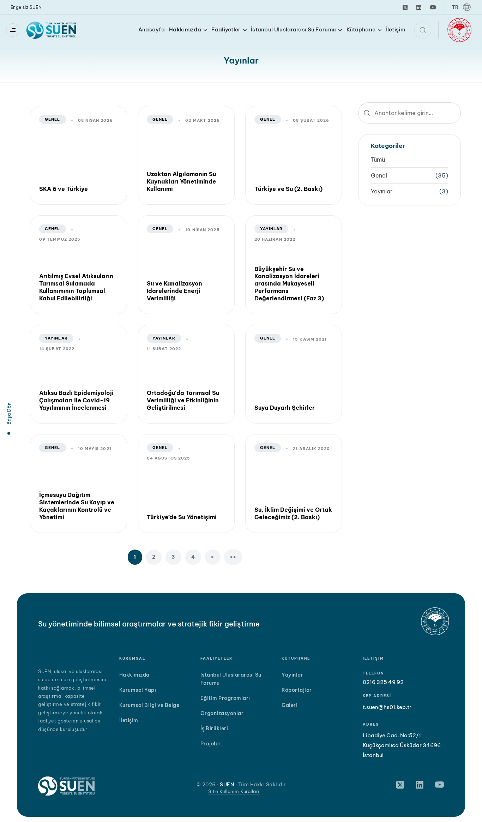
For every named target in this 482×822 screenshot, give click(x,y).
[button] (422, 30)
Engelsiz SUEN (26, 7)
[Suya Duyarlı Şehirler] (294, 374)
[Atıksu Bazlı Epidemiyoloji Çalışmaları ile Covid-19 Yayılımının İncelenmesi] (78, 374)
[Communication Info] (14, 30)
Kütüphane (361, 29)
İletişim (395, 29)
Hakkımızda (185, 29)
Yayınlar (271, 228)
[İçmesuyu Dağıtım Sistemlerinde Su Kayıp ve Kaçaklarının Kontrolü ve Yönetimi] (78, 483)
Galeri (289, 705)
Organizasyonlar (222, 713)
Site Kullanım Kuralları (234, 791)
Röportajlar (297, 690)
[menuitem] (461, 7)
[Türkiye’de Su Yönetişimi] (186, 483)
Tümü (378, 159)
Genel (52, 119)
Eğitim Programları (225, 698)
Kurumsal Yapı (137, 690)
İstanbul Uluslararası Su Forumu (293, 29)
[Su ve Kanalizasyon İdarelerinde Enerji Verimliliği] (186, 265)
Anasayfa (151, 29)
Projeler (210, 743)
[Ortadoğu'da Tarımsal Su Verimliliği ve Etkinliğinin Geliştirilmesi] (186, 374)
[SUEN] (52, 30)
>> (233, 557)
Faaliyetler (225, 29)
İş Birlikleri (214, 728)
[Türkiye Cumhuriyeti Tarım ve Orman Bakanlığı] (459, 29)
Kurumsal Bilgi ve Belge (149, 705)
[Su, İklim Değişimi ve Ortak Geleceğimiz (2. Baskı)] (294, 483)
